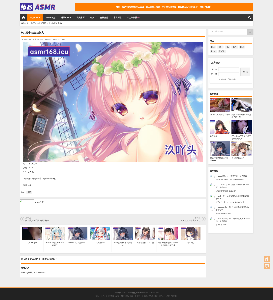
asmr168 (221, 176)
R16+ (220, 47)
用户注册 (222, 79)
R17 (227, 47)
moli (219, 196)
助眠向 (222, 51)
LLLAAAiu (222, 184)
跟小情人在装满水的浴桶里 (37, 220)
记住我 (233, 79)
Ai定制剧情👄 (133, 17)
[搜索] (249, 17)
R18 (242, 47)
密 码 (214, 74)
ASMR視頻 (50, 17)
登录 (25, 185)
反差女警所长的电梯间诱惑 (238, 196)
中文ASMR (35, 17)
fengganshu (222, 207)
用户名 (214, 69)
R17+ (234, 47)
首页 (23, 17)
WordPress (155, 293)
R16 (213, 47)
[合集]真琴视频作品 (241, 207)
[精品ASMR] (38, 4)
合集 (92, 17)
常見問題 (118, 17)
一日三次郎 (222, 218)
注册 (30, 185)
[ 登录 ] (30, 272)
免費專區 (81, 17)
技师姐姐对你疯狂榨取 (190, 220)
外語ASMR (66, 17)
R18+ (213, 51)
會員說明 (104, 17)
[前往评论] (267, 266)
